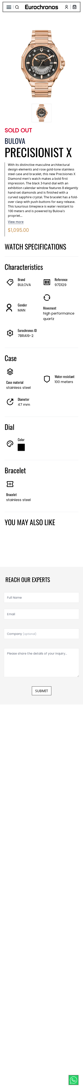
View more (16, 222)
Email (11, 614)
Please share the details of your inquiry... (37, 653)
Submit (41, 691)
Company (21, 634)
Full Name (14, 597)
